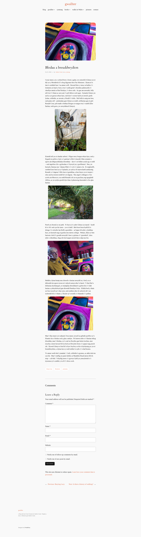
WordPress (27, 527)
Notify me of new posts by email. (58, 459)
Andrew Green (59, 72)
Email (48, 436)
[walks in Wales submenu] (83, 9)
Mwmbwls (57, 369)
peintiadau (65, 369)
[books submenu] (69, 9)
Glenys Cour (49, 369)
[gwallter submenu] (54, 9)
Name (48, 426)
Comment (49, 403)
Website (48, 445)
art (64, 72)
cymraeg (68, 72)
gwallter (70, 4)
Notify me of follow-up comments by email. (62, 455)
